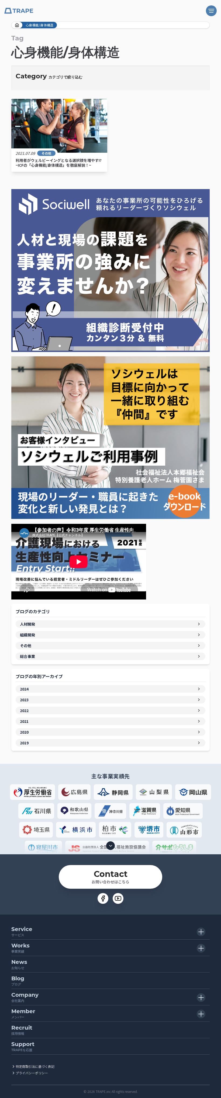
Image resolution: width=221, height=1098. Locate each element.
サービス (21, 931)
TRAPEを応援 (22, 1046)
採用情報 (21, 1030)
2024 (24, 689)
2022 (24, 710)
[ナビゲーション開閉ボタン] (211, 10)
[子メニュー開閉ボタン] (201, 932)
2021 (24, 721)
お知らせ (19, 964)
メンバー (23, 1013)
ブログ (17, 980)
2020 (24, 732)
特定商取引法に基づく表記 (35, 1066)
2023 (24, 699)
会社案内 (25, 997)
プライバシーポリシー (32, 1073)
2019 (24, 742)
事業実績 (20, 947)
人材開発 (27, 624)
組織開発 (27, 634)
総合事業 (27, 656)
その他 (46, 153)
